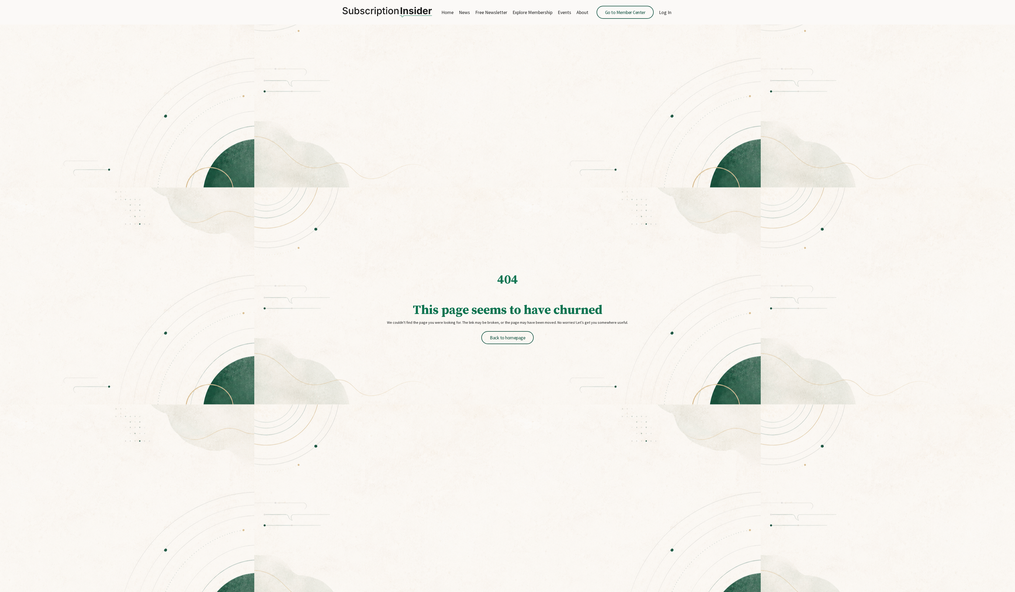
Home (447, 12)
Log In (665, 12)
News (464, 12)
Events (564, 12)
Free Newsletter (491, 12)
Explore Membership (532, 12)
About (582, 12)
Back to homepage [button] (507, 338)
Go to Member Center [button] (625, 12)
